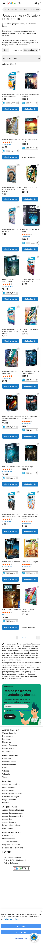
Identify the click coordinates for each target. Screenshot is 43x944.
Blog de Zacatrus (9, 799)
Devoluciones (7, 736)
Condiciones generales (12, 857)
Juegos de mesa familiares (13, 810)
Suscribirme (9, 716)
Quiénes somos (8, 839)
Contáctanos (7, 835)
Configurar (21, 938)
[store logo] (15, 3)
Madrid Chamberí (9, 761)
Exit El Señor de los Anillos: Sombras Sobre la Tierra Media (11, 418)
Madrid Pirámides (9, 765)
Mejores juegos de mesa (12, 793)
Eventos (5, 802)
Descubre (6, 781)
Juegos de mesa (9, 807)
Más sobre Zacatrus (11, 832)
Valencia (5, 771)
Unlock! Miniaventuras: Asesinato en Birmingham (11, 515)
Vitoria (4, 777)
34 (7, 286)
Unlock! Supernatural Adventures (9, 372)
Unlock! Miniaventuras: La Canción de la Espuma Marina (11, 331)
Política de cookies (11, 919)
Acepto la (19, 711)
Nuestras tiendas (10, 755)
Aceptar (21, 926)
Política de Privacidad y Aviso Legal (16, 860)
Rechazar (21, 932)
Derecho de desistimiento (12, 848)
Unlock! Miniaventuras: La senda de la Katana (11, 95)
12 (7, 615)
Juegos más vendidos (11, 784)
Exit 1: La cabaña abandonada (8, 280)
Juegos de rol (7, 819)
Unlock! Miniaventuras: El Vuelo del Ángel (31, 280)
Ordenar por (17, 50)
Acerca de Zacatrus (11, 730)
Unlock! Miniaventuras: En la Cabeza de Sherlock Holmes (11, 189)
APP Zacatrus (7, 751)
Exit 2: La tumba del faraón (11, 610)
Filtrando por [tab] (9, 59)
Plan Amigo (6, 742)
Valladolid (6, 774)
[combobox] (21, 9)
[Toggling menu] (4, 3)
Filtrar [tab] (6, 50)
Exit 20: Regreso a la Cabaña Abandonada (30, 372)
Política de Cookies (11, 863)
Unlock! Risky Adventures (11, 140)
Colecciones (7, 828)
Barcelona (6, 758)
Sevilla (4, 768)
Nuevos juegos (8, 790)
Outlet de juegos (8, 787)
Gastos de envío (9, 733)
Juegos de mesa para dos (12, 813)
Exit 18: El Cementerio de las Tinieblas (30, 417)
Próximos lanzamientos (11, 825)
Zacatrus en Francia (10, 842)
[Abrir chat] (34, 937)
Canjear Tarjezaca (9, 745)
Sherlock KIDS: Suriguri (30, 562)
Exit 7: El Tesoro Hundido (11, 467)
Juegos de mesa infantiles (12, 816)
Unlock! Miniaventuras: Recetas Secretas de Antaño (30, 516)
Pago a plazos (8, 748)
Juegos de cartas (9, 822)
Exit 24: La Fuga (27, 467)
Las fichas (6, 739)
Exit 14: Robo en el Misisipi (11, 562)
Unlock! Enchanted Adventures (29, 611)
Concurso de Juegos (10, 796)
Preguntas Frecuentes (11, 845)
